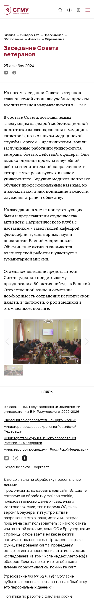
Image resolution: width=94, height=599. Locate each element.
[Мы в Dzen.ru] (24, 458)
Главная (9, 35)
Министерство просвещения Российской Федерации (46, 449)
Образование (13, 39)
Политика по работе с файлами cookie (38, 596)
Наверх (47, 392)
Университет (29, 35)
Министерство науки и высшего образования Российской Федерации (40, 440)
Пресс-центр (53, 35)
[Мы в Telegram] (15, 458)
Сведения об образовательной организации (40, 420)
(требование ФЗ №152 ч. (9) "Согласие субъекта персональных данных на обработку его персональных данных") (45, 582)
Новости (34, 39)
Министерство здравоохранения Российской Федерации (40, 428)
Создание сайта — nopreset (26, 467)
